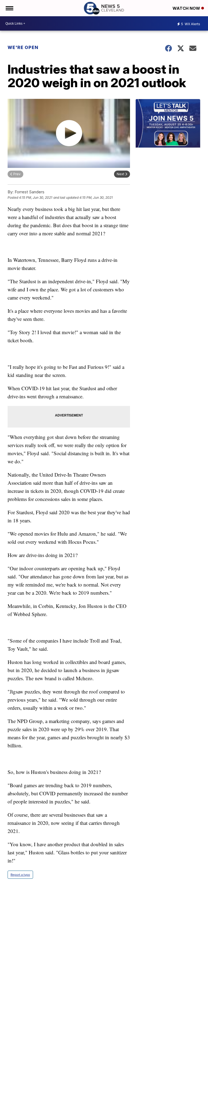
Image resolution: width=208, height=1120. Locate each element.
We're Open (23, 47)
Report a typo (20, 874)
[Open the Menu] (9, 8)
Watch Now (187, 8)
